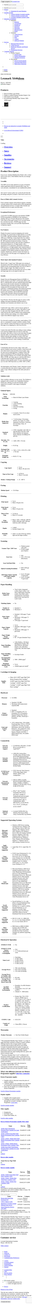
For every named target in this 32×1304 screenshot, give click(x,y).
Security (16, 36)
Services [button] (6, 42)
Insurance (17, 26)
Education (17, 28)
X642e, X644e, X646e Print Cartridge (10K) (8, 1182)
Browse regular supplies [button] (8, 1167)
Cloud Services (18, 34)
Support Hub (17, 54)
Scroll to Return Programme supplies (10, 1091)
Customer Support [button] (9, 51)
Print (15, 37)
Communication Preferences (11, 1258)
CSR (5, 1271)
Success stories (8, 1273)
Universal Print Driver (20, 62)
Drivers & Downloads (20, 60)
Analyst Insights (8, 1265)
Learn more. (14, 1102)
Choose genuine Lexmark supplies (20, 14)
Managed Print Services (17, 43)
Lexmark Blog (8, 1270)
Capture (16, 39)
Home (5, 69)
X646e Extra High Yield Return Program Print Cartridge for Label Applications (10, 1148)
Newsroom (7, 1256)
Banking (16, 22)
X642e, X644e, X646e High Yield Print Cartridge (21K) (8, 1178)
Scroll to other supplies (7, 1118)
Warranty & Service (19, 57)
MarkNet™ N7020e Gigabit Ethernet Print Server (8, 1204)
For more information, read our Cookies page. (14, 1297)
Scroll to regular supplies (7, 1105)
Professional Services (16, 50)
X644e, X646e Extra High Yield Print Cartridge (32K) (9, 1175)
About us (6, 1253)
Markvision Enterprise (20, 64)
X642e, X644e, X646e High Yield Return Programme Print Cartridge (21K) (10, 1140)
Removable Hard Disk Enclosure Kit (7, 1199)
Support (6, 1267)
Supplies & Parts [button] (8, 12)
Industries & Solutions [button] (10, 19)
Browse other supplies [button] (7, 1157)
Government (17, 23)
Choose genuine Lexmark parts (19, 16)
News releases (8, 1274)
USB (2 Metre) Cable (7, 1201)
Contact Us (7, 1254)
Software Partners (19, 40)
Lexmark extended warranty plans (20, 17)
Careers (6, 1260)
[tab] (17, 147)
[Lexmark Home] (15, 1)
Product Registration (19, 56)
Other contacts (4, 1245)
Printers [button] (6, 9)
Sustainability (7, 1264)
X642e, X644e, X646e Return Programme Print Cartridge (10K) (10, 1144)
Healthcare (17, 25)
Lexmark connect (8, 1262)
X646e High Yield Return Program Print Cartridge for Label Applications (10, 1130)
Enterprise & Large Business (18, 11)
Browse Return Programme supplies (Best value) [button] (15, 1121)
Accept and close (5, 1301)
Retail (15, 31)
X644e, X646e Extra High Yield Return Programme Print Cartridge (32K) (10, 1135)
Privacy (6, 1286)
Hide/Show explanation (23, 1073)
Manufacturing (18, 29)
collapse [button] (3, 1153)
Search (6, 4)
